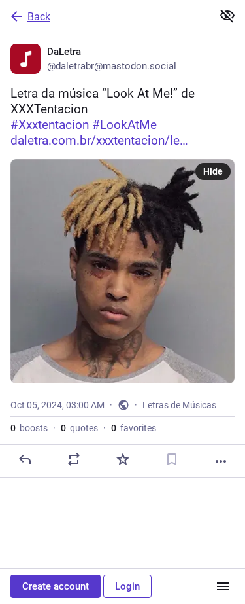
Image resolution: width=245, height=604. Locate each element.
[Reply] (25, 459)
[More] (221, 461)
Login (127, 586)
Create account (55, 586)
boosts (29, 428)
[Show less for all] (227, 15)
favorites (133, 428)
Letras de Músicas (179, 405)
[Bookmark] (172, 459)
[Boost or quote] (74, 459)
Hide (213, 171)
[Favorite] (123, 459)
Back (38, 16)
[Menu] (223, 586)
